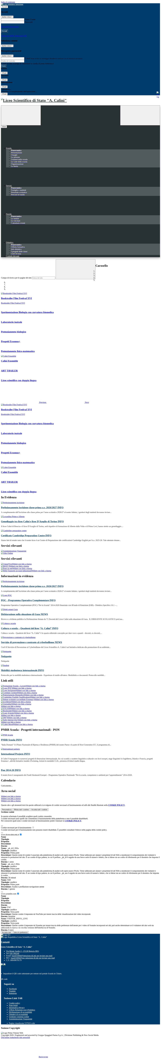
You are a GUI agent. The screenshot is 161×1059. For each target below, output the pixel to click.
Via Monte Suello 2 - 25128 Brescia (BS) (22, 951)
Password (28, 22)
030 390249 (14, 953)
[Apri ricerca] (140, 115)
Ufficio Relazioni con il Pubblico (22, 1010)
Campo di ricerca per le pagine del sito (16, 278)
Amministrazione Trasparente (20, 1019)
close (4, 127)
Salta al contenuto (8, 2)
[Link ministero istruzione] (12, 4)
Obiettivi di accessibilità (18, 1014)
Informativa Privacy (17, 1008)
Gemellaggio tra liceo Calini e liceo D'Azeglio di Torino (32, 521)
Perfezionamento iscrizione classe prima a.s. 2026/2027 (32, 507)
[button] (24, 402)
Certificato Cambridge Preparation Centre (26, 535)
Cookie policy (14, 1003)
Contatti (5, 942)
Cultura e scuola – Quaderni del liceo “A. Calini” (29, 628)
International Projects (15, 754)
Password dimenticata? (10, 27)
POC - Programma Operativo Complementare (28, 600)
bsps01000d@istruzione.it (32, 956)
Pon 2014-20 (11, 770)
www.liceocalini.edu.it (10, 835)
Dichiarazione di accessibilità (20, 1012)
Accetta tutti (39, 810)
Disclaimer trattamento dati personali (15, 1037)
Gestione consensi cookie (19, 1017)
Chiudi (4, 73)
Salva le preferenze (20, 932)
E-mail (27, 58)
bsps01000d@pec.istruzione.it (33, 958)
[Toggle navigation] (21, 115)
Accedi (4, 7)
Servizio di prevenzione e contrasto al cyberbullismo (31, 642)
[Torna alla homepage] (80, 100)
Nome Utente (30, 19)
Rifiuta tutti (21, 810)
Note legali (13, 1005)
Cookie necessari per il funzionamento (16, 828)
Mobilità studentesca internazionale (22, 670)
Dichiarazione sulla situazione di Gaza (24, 614)
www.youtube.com (9, 894)
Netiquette (6, 656)
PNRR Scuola (11, 740)
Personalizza (6, 810)
